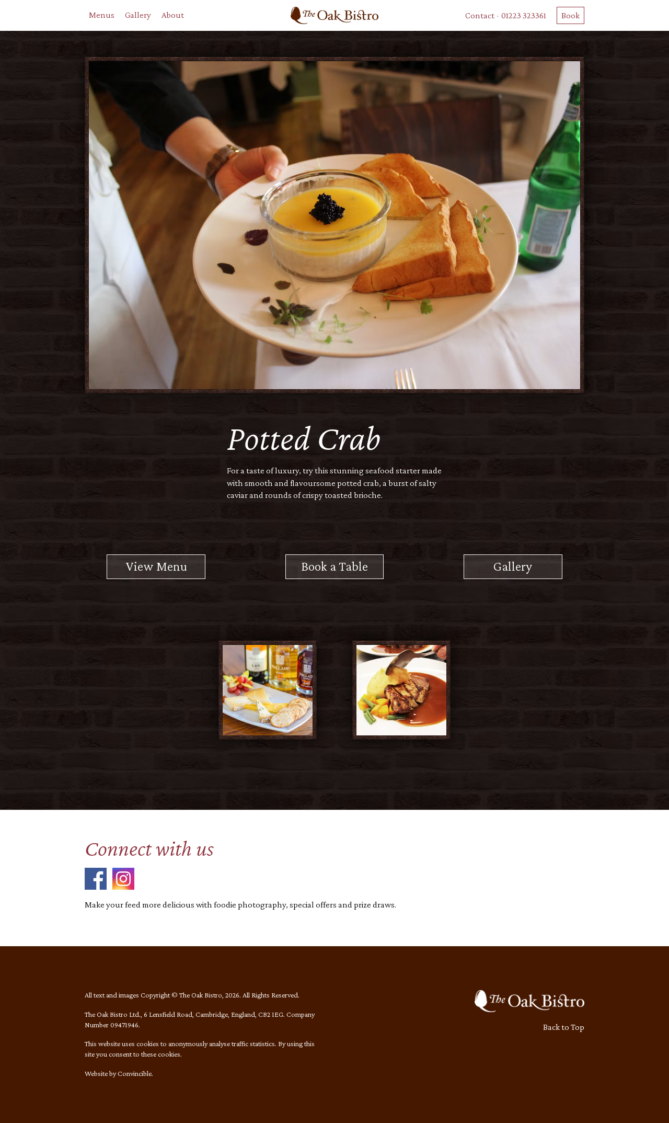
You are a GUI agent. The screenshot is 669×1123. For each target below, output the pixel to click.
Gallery (138, 15)
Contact (479, 15)
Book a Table (334, 566)
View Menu (156, 566)
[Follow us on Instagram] (123, 878)
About (173, 15)
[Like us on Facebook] (96, 878)
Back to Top (563, 1027)
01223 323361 (523, 15)
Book (570, 15)
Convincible (135, 1073)
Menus (101, 15)
